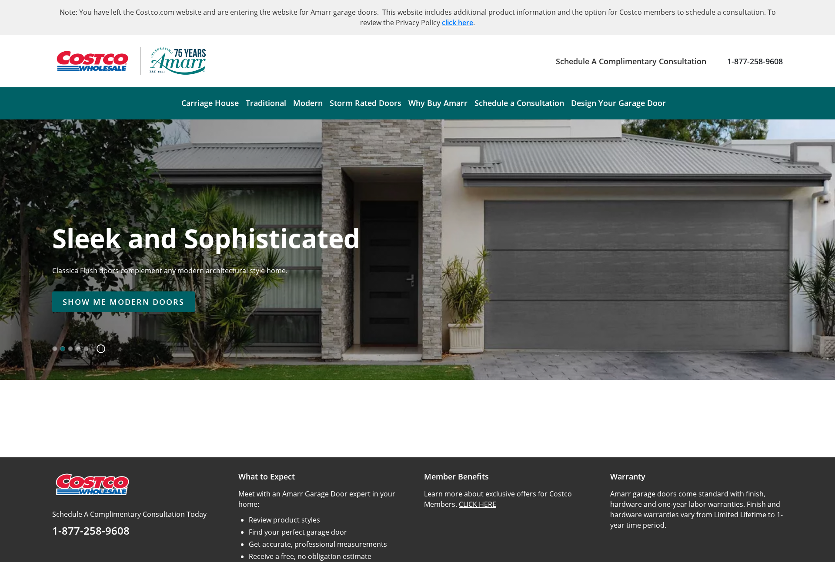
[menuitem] (210, 103)
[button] (97, 349)
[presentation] (123, 301)
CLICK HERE (477, 504)
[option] (54, 348)
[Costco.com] (91, 484)
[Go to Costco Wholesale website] (91, 61)
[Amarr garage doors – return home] (177, 61)
